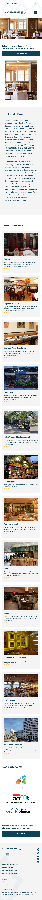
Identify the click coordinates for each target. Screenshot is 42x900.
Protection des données (10, 864)
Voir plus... (7, 268)
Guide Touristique (21, 54)
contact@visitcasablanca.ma (11, 885)
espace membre (12, 4)
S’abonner (21, 834)
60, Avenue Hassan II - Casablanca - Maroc (15, 882)
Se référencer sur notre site (11, 873)
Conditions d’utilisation (10, 870)
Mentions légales (8, 867)
